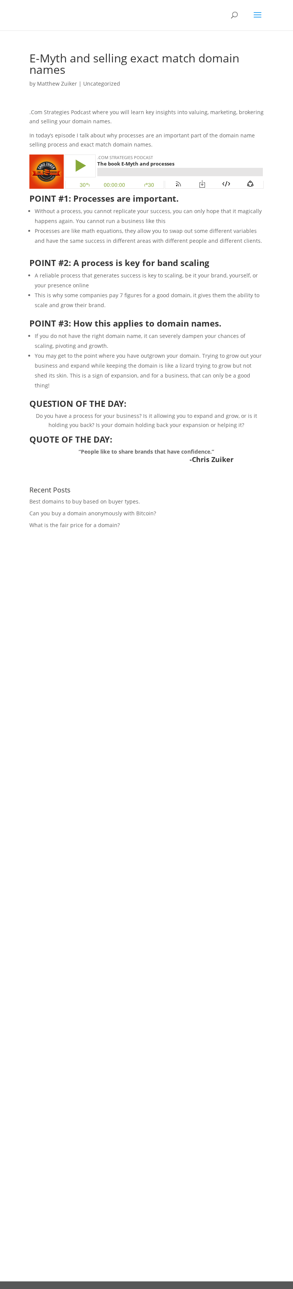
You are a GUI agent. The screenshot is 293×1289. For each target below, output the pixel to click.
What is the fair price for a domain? (74, 525)
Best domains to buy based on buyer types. (84, 501)
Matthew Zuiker (57, 83)
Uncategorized (101, 83)
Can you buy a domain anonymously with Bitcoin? (92, 513)
